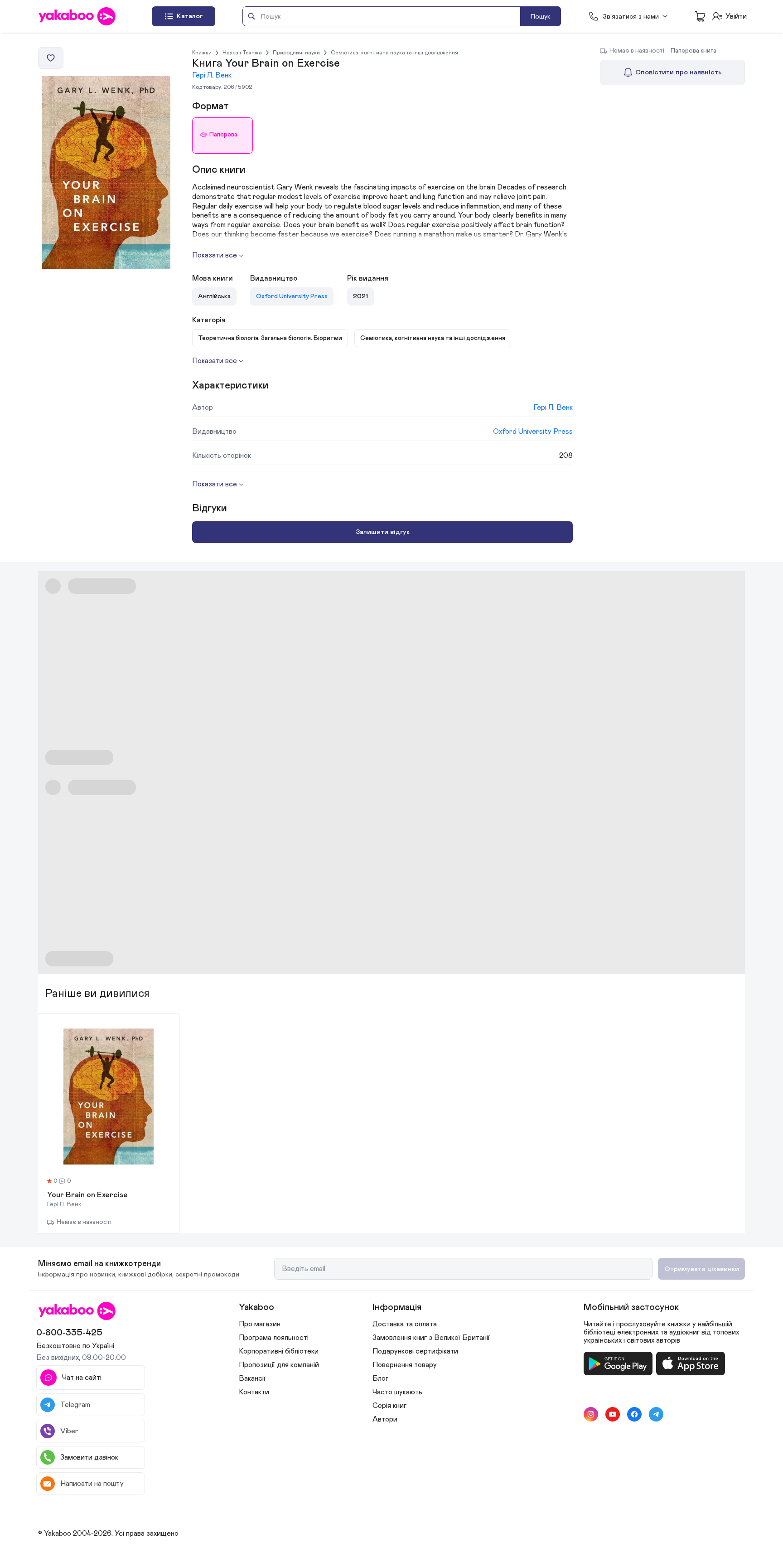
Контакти (254, 1392)
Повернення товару (404, 1364)
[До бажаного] (50, 58)
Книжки (202, 52)
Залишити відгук (383, 532)
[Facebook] (634, 1414)
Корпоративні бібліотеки (279, 1351)
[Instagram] (591, 1414)
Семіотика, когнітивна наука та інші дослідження (394, 52)
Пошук (541, 16)
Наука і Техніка (242, 52)
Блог (380, 1378)
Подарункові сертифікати (415, 1351)
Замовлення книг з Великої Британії (431, 1337)
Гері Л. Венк (212, 75)
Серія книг (389, 1405)
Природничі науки (296, 52)
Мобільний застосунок (631, 1307)
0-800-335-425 (69, 1332)
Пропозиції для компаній (279, 1364)
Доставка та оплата (404, 1324)
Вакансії (252, 1378)
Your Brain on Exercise (87, 1195)
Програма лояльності (274, 1337)
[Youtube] (612, 1414)
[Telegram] (656, 1414)
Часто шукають (397, 1392)
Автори (384, 1419)
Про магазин (259, 1324)
